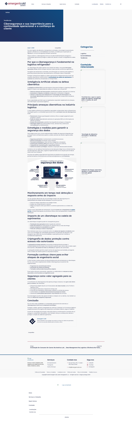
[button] (118, 4)
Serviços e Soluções (46, 4)
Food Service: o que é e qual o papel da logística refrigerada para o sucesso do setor (91, 98)
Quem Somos (63, 4)
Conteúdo (77, 4)
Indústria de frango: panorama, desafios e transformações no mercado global (92, 171)
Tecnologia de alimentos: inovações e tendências (89, 134)
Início (32, 4)
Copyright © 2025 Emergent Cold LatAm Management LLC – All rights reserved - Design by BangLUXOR (66, 374)
